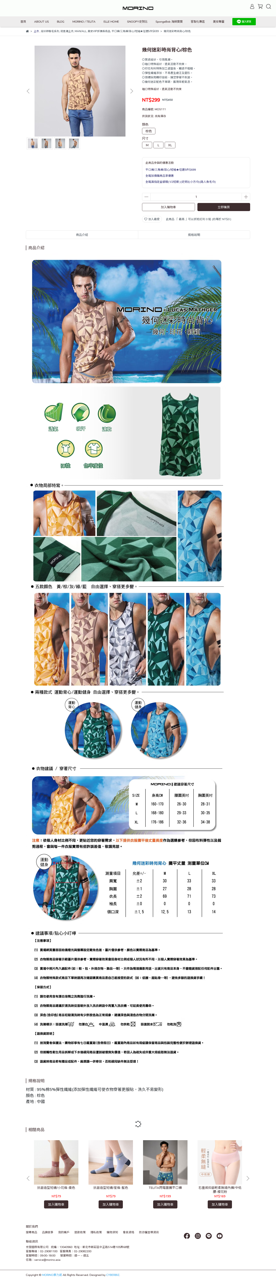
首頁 (23, 21)
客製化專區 (198, 21)
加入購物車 (168, 207)
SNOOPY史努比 (137, 21)
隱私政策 (96, 1232)
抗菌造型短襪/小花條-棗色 (56, 1187)
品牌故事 (47, 1232)
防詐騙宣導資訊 (149, 1232)
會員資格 (128, 1232)
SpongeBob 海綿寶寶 (169, 21)
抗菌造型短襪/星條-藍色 (110, 1187)
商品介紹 (82, 235)
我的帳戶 (64, 1232)
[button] (131, 91)
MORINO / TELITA (84, 21)
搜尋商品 (31, 1232)
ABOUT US (41, 21)
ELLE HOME (111, 21)
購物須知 (112, 1232)
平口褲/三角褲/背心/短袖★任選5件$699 (170, 169)
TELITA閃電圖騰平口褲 (165, 1187)
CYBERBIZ (112, 1275)
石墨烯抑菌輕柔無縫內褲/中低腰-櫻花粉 (219, 1190)
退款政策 (80, 1232)
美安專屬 (218, 21)
